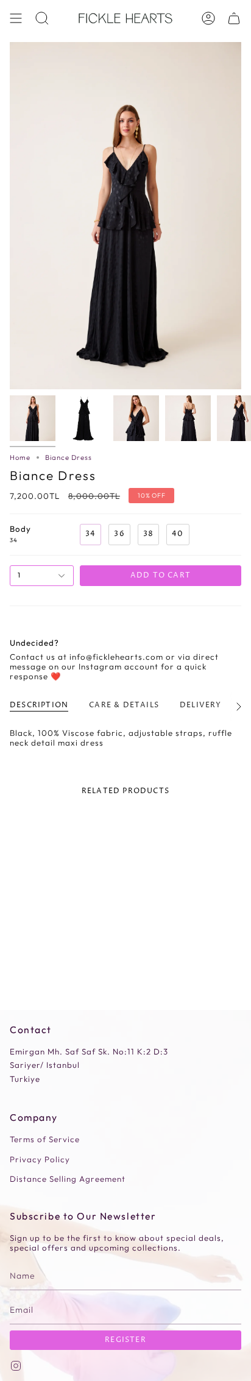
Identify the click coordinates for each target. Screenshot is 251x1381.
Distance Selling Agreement (67, 1179)
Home (20, 457)
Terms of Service (45, 1139)
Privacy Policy (40, 1159)
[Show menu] (16, 18)
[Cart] (234, 18)
